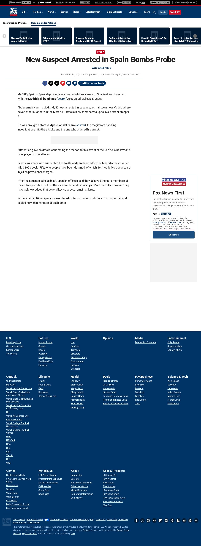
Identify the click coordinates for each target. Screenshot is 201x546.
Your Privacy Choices (59, 519)
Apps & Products (114, 470)
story (100, 52)
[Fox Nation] (85, 2)
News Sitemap (19, 522)
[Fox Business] (65, 2)
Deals (106, 376)
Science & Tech (178, 376)
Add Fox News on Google (93, 83)
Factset (86, 530)
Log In (163, 12)
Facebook (44, 83)
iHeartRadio (196, 520)
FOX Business (144, 376)
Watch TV (175, 12)
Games (10, 470)
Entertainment (93, 12)
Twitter (50, 83)
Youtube (154, 520)
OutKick (11, 376)
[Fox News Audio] (103, 2)
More (147, 12)
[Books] (186, 2)
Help (92, 519)
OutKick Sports (114, 12)
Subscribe (174, 235)
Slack (172, 520)
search (62, 98)
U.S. (24, 12)
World (51, 12)
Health (75, 376)
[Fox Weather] (124, 2)
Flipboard (62, 83)
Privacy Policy (159, 222)
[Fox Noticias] (160, 2)
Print (68, 83)
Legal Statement (29, 533)
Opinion (64, 12)
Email (74, 83)
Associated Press (101, 68)
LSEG (73, 533)
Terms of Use (175, 222)
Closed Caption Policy (79, 519)
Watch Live (45, 470)
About (75, 470)
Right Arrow (195, 36)
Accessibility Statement (117, 519)
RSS (178, 520)
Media (76, 12)
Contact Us (101, 519)
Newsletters (184, 520)
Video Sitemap (33, 522)
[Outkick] (140, 2)
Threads (56, 83)
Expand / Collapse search (155, 12)
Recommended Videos (15, 23)
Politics (37, 12)
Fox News (13, 12)
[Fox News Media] (44, 2)
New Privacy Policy (35, 519)
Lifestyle (133, 12)
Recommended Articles (43, 23)
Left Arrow (4, 36)
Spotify (190, 520)
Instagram (148, 520)
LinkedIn (166, 520)
